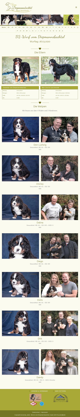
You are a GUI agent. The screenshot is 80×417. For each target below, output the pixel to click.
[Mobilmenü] (76, 7)
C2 (39, 27)
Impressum (44, 412)
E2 (31, 27)
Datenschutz (36, 412)
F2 (27, 27)
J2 (12, 27)
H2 (19, 27)
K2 (9, 27)
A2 (47, 27)
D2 (35, 27)
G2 (23, 27)
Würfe (4, 27)
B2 (43, 27)
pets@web (62, 415)
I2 (15, 27)
